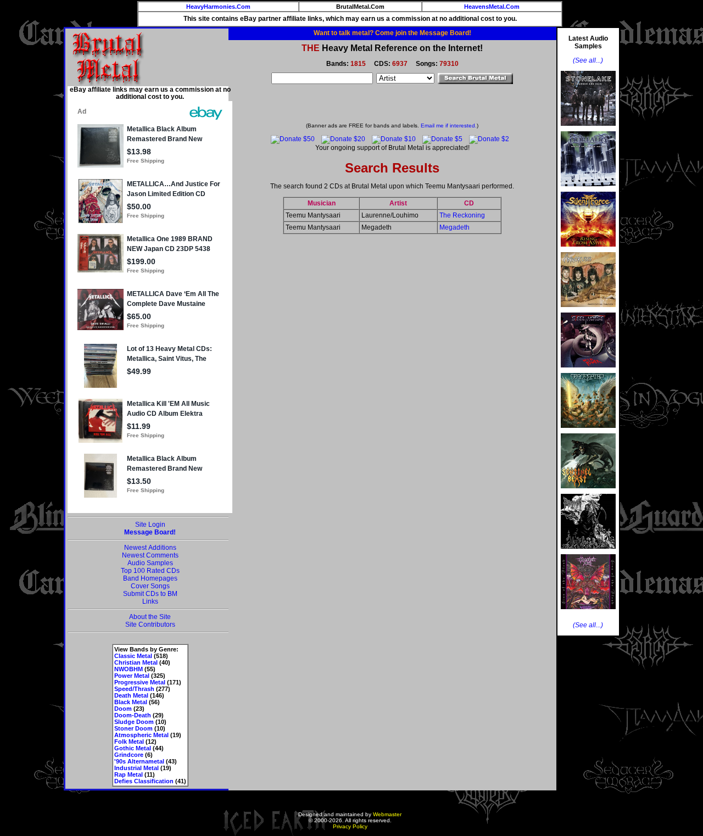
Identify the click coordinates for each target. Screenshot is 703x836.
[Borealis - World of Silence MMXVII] (588, 189)
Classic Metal (133, 656)
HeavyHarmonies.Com (218, 6)
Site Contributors (150, 624)
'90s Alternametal (139, 761)
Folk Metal (129, 741)
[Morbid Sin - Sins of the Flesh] (588, 612)
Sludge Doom (134, 721)
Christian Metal (136, 662)
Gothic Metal (132, 748)
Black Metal (130, 702)
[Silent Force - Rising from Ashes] (588, 250)
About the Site (150, 617)
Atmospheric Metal (141, 735)
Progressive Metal (139, 682)
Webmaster (387, 814)
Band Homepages (150, 578)
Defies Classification (144, 781)
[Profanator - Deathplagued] (588, 552)
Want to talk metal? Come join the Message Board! (392, 33)
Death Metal (131, 695)
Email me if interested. (449, 125)
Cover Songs (150, 586)
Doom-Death (132, 715)
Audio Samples (150, 563)
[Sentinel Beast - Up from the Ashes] (588, 491)
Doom (123, 708)
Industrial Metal (136, 768)
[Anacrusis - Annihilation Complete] (588, 310)
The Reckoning (462, 215)
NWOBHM (128, 669)
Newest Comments (150, 555)
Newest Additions (150, 547)
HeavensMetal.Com (492, 6)
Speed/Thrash (134, 688)
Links (150, 601)
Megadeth (454, 227)
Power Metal (131, 675)
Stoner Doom (133, 728)
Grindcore (128, 754)
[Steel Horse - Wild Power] (588, 371)
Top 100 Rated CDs (150, 571)
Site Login (150, 524)
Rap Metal (128, 774)
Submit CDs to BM (150, 594)
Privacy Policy (350, 826)
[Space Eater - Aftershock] (588, 431)
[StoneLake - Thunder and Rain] (588, 129)
